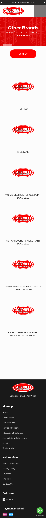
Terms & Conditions (11, 463)
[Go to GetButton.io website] (40, 515)
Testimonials (8, 448)
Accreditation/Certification (15, 438)
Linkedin (10, 499)
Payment (7, 474)
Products (20, 32)
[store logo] (13, 11)
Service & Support (11, 428)
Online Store (8, 418)
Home (9, 32)
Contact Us (8, 484)
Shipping (7, 479)
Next (44, 3)
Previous (1, 3)
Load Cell (32, 32)
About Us (7, 443)
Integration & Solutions (13, 433)
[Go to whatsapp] (40, 510)
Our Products (9, 423)
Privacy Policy (9, 469)
